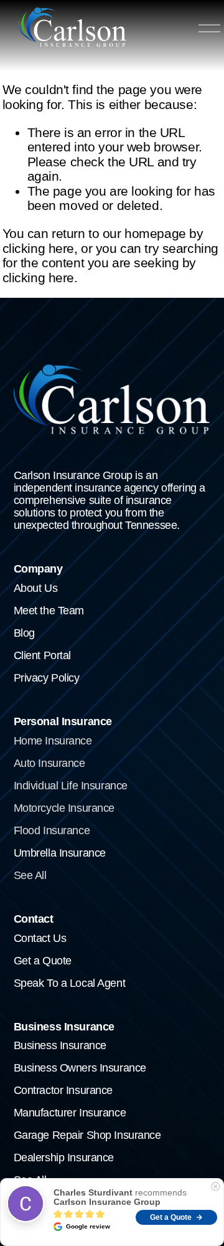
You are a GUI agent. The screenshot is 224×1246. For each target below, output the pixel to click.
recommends (120, 1197)
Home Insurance (53, 741)
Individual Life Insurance (71, 786)
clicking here (38, 248)
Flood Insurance (52, 831)
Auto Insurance (49, 763)
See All (30, 876)
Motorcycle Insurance (64, 808)
